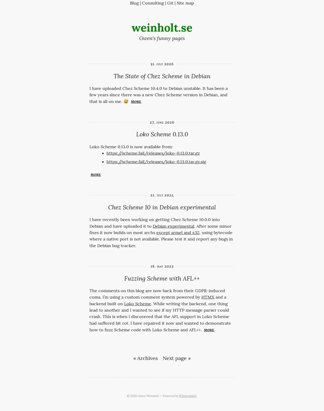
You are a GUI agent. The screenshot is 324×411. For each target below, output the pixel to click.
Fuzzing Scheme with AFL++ (162, 278)
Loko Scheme (137, 303)
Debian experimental (173, 226)
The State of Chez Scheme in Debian (162, 76)
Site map (185, 3)
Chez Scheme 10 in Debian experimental (162, 207)
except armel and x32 (177, 232)
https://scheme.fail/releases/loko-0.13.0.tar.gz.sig (156, 161)
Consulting (153, 3)
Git (170, 3)
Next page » (177, 358)
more (136, 101)
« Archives (145, 358)
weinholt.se (162, 27)
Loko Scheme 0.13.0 (162, 134)
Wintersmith (187, 396)
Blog (134, 3)
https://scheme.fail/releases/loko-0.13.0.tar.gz (153, 153)
